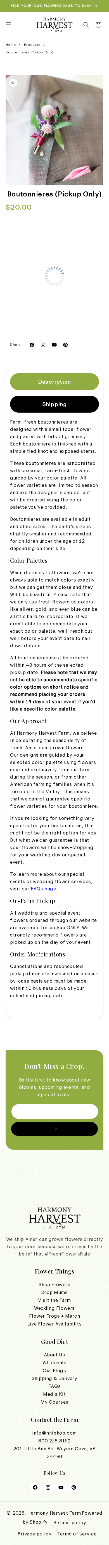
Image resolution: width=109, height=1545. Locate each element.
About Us (54, 1355)
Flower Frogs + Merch (54, 1316)
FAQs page (43, 889)
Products (32, 45)
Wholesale (54, 1362)
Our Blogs (54, 1370)
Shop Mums (54, 1292)
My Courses (54, 1402)
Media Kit (54, 1394)
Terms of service (77, 1534)
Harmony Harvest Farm (54, 1513)
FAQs (54, 1386)
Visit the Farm (54, 1300)
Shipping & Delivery (54, 1378)
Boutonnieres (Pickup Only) (30, 52)
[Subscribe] (54, 1129)
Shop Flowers (54, 1284)
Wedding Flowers (54, 1308)
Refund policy (69, 1522)
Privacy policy (34, 1534)
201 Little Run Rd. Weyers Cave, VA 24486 (54, 1452)
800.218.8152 (54, 1441)
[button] (8, 25)
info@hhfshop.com (54, 1433)
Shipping (54, 404)
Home (11, 45)
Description (54, 381)
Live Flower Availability (54, 1324)
